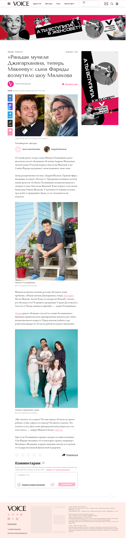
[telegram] (17, 514)
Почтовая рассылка (106, 3)
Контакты (12, 524)
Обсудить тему (71, 84)
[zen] (21, 514)
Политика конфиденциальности (17, 533)
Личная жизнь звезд (21, 90)
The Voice (21, 3)
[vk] (13, 514)
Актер (18, 313)
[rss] (9, 514)
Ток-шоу (41, 90)
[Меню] (9, 3)
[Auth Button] (117, 3)
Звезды (11, 52)
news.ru (58, 429)
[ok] (9, 519)
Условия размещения (14, 529)
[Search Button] (111, 3)
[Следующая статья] (63, 496)
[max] (17, 519)
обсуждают (68, 295)
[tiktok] (13, 519)
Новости (19, 52)
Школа (34, 90)
